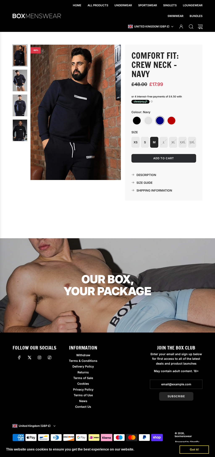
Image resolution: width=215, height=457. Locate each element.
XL (173, 142)
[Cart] (200, 26)
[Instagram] (39, 357)
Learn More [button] (145, 449)
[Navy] (160, 121)
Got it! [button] (194, 449)
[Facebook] (19, 357)
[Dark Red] (171, 121)
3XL (192, 142)
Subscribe (176, 396)
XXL (183, 142)
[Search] (191, 26)
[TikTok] (49, 357)
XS (136, 142)
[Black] (136, 121)
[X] (29, 357)
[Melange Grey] (148, 121)
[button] (40, 112)
